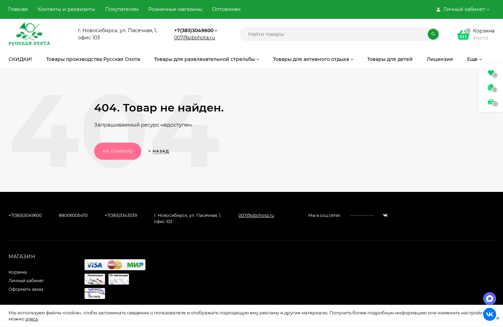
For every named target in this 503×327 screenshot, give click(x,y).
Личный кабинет (26, 280)
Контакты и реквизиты (66, 9)
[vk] (385, 215)
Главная (18, 9)
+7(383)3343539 (121, 215)
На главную (118, 151)
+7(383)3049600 (194, 30)
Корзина (18, 272)
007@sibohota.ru (194, 38)
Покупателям (122, 9)
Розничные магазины (175, 9)
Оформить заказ (26, 289)
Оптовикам (226, 9)
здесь (31, 319)
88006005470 (73, 215)
